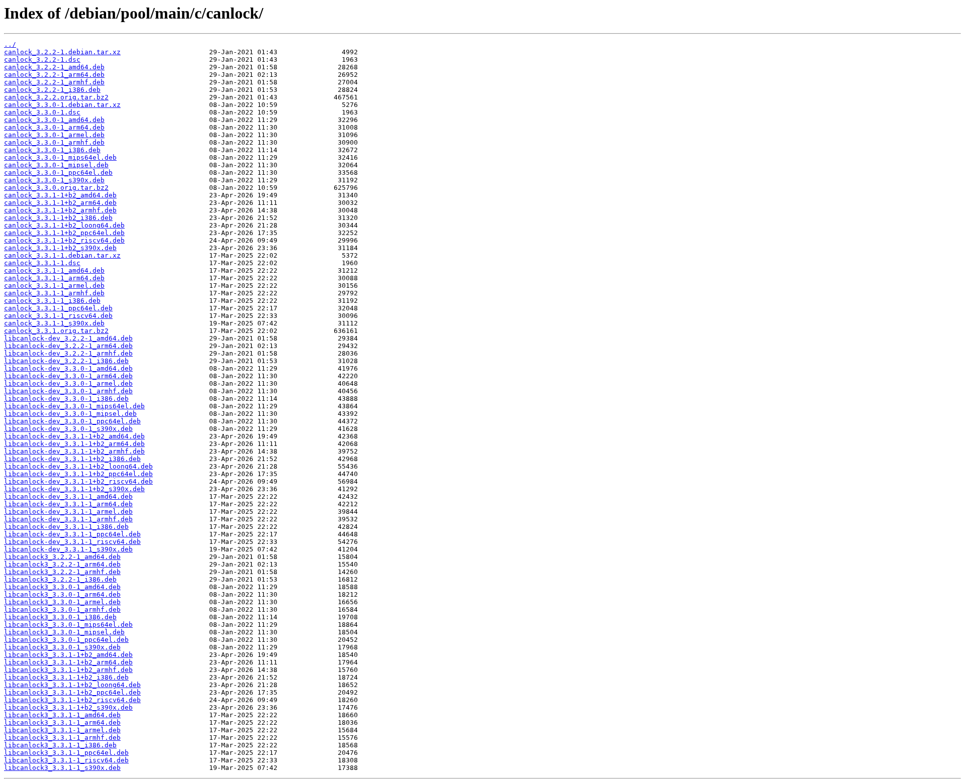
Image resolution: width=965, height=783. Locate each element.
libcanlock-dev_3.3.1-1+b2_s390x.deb (74, 489)
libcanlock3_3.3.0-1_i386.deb (60, 617)
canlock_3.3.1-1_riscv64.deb (58, 315)
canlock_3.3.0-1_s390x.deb (54, 180)
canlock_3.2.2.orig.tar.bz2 (56, 97)
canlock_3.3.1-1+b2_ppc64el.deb (64, 233)
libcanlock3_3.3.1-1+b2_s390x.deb (68, 707)
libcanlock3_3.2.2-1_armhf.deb (62, 572)
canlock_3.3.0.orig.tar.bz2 (56, 187)
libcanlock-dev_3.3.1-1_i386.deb (66, 526)
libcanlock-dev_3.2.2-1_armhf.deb (68, 353)
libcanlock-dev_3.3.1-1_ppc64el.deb (72, 534)
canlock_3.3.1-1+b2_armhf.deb (60, 210)
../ (10, 44)
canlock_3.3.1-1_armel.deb (54, 285)
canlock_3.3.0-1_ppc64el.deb (58, 172)
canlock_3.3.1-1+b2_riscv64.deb (64, 240)
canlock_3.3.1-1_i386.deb (52, 300)
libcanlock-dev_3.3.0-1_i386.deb (66, 398)
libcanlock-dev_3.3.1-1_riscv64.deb (72, 541)
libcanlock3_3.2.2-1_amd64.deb (62, 557)
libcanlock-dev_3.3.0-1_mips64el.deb (74, 406)
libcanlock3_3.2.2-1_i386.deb (60, 579)
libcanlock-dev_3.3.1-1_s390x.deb (68, 549)
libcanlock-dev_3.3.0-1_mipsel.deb (70, 413)
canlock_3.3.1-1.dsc (42, 263)
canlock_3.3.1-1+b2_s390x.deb (60, 248)
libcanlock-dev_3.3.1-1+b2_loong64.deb (78, 466)
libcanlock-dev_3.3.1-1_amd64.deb (68, 496)
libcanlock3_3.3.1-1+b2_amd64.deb (68, 654)
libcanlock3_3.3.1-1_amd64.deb (62, 715)
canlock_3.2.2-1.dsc (42, 59)
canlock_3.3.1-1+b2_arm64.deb (60, 202)
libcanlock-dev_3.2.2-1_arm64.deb (68, 346)
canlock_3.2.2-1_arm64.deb (54, 74)
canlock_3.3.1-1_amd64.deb (54, 270)
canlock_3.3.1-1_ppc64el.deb (58, 308)
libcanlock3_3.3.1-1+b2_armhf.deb (68, 670)
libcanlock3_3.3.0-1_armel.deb (62, 602)
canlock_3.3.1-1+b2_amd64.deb (60, 195)
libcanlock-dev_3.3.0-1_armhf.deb (68, 391)
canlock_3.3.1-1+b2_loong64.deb (64, 225)
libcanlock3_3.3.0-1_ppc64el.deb (66, 639)
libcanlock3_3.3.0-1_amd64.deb (62, 587)
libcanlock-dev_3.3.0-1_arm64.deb (68, 376)
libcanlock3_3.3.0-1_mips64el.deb (68, 624)
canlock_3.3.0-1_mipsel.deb (56, 165)
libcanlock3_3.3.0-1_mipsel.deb (64, 632)
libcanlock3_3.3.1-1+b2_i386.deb (66, 677)
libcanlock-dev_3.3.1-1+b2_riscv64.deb (78, 481)
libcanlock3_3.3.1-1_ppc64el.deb (66, 752)
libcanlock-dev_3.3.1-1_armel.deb (68, 511)
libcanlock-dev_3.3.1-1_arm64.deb (68, 504)
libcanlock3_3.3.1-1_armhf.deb (62, 737)
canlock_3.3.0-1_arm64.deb (54, 127)
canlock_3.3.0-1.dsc (42, 112)
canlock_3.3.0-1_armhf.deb (54, 142)
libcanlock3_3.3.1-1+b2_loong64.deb (72, 685)
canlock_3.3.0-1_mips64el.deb (60, 157)
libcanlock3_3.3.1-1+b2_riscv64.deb (72, 700)
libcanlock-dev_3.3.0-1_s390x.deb (68, 428)
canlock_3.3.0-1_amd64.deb (54, 120)
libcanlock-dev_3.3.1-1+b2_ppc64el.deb (78, 474)
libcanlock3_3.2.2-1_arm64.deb (62, 564)
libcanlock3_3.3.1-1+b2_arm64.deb (68, 662)
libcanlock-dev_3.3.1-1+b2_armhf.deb (74, 451)
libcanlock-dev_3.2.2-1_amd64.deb (68, 338)
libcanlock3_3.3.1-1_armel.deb (62, 730)
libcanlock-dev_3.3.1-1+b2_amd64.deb (74, 436)
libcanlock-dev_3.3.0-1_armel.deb (68, 383)
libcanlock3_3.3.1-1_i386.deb (60, 745)
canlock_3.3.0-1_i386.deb (52, 150)
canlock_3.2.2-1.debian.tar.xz (62, 52)
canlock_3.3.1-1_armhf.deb (54, 293)
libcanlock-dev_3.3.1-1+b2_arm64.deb (74, 444)
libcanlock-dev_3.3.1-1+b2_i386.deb (72, 459)
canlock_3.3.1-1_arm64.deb (54, 278)
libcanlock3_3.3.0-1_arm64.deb (62, 594)
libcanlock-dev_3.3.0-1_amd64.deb (68, 368)
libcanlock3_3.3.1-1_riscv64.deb (66, 760)
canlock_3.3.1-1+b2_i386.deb (58, 217)
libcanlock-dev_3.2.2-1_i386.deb (66, 361)
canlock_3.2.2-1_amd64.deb (54, 67)
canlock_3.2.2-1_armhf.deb (54, 82)
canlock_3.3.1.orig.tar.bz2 (56, 330)
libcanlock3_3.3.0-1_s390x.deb (62, 647)
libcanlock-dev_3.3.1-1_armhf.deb (68, 519)
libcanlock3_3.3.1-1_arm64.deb (62, 722)
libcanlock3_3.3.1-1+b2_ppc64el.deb (72, 692)
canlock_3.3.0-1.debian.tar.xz (62, 104)
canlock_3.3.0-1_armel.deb (54, 135)
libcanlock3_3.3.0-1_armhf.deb (62, 609)
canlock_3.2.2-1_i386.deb (52, 89)
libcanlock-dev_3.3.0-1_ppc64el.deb (72, 421)
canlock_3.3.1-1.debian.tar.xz (62, 255)
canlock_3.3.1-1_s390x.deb (54, 323)
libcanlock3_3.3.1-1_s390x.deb (62, 767)
